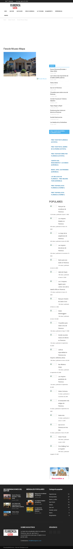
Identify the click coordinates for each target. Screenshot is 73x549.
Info (5, 11)
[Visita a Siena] (7, 513)
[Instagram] (65, 1)
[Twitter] (68, 1)
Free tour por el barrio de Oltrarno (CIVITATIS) (59, 148)
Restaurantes (53, 497)
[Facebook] (62, 1)
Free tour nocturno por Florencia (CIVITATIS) (59, 155)
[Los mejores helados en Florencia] (29, 502)
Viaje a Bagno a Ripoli (56, 105)
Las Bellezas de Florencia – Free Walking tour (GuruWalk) (59, 179)
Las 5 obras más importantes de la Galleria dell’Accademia (59, 76)
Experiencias (58, 11)
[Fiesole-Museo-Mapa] (20, 76)
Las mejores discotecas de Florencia (62, 247)
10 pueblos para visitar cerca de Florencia (59, 93)
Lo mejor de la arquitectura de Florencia (62, 235)
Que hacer (19, 11)
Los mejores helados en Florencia (62, 221)
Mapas (6, 15)
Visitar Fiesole (62, 437)
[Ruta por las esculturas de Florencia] (29, 495)
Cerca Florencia (29, 11)
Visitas (51, 505)
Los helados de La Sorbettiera (58, 122)
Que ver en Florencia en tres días (63, 427)
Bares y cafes (53, 499)
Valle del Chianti (62, 272)
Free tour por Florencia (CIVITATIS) (59, 141)
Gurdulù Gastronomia (56, 117)
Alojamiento (48, 11)
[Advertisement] (36, 34)
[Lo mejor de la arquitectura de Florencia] (29, 509)
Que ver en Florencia (56, 87)
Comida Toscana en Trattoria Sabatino (58, 99)
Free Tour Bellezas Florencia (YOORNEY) (58, 186)
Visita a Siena (54, 82)
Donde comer (53, 510)
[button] (67, 13)
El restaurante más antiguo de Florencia (63, 403)
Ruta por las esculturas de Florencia (62, 209)
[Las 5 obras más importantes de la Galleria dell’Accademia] (7, 505)
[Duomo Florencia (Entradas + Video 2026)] (7, 496)
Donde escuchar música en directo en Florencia (57, 111)
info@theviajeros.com (35, 540)
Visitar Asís (61, 415)
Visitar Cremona (62, 391)
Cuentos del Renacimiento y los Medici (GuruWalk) (59, 163)
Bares (51, 513)
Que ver (12, 11)
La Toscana (40, 11)
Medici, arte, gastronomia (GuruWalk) (59, 171)
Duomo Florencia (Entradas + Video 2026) (58, 70)
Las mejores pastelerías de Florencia (62, 379)
